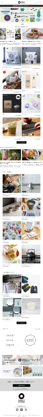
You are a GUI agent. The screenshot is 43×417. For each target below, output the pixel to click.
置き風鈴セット (24, 90)
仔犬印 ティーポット (25, 194)
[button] (2, 2)
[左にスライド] (19, 351)
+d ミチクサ (5, 241)
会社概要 (19, 415)
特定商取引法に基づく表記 (36, 415)
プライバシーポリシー (25, 415)
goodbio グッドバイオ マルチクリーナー (9, 194)
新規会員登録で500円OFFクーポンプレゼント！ (21, 5)
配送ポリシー (24, 416)
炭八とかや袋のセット (6, 294)
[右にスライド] (24, 351)
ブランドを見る (37, 328)
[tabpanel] (21, 15)
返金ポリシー (20, 416)
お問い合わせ (21, 385)
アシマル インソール (25, 294)
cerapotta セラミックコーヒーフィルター (28, 217)
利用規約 (30, 415)
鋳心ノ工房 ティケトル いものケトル (28, 264)
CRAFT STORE (8, 415)
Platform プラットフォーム (26, 241)
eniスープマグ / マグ (6, 217)
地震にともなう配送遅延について (21, 26)
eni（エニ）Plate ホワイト (7, 318)
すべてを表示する (21, 142)
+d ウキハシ (24, 137)
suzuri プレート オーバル (7, 264)
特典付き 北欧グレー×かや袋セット (8, 90)
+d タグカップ (5, 137)
